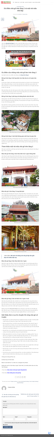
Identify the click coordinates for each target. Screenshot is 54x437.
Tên (4, 416)
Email (16, 416)
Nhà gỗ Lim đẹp (28, 2)
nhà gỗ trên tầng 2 (24, 75)
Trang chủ (17, 2)
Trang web (29, 416)
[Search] (13, 2)
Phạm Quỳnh (25, 14)
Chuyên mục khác (20, 6)
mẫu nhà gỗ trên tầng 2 (25, 381)
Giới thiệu (22, 2)
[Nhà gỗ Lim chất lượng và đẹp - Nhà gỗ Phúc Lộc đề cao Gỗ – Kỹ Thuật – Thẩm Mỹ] (6, 2)
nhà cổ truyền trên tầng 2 (34, 381)
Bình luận (5, 407)
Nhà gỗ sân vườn (36, 2)
